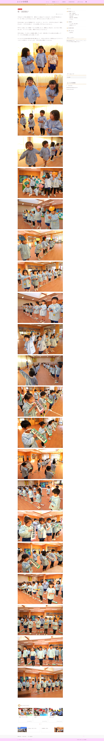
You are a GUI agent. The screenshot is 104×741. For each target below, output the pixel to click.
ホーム (47, 1)
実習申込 (71, 32)
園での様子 (20, 9)
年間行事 (71, 16)
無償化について (73, 25)
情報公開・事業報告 (74, 17)
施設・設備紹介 (73, 13)
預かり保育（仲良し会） (74, 14)
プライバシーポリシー (22, 739)
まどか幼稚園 (22, 2)
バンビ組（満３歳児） (74, 23)
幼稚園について (55, 1)
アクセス (71, 19)
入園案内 (64, 1)
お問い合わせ (80, 1)
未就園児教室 (71, 1)
